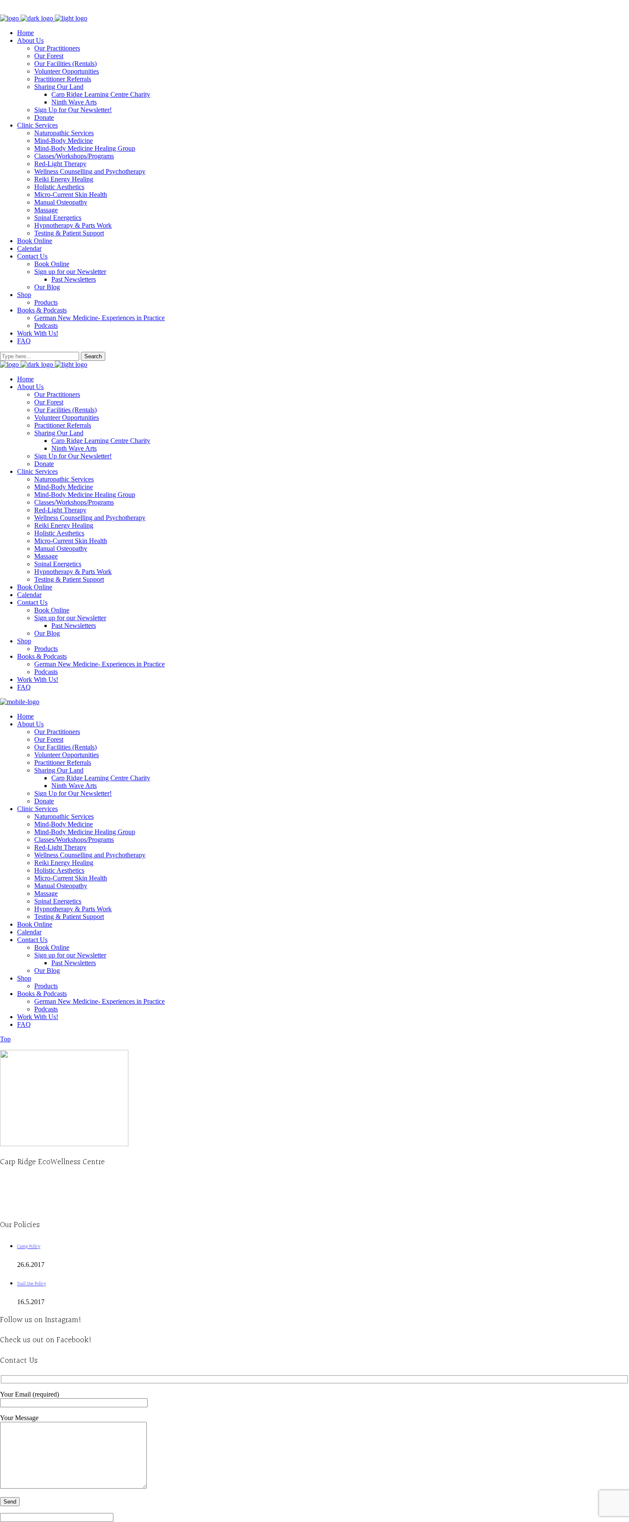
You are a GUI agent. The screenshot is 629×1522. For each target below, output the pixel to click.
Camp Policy (28, 1246)
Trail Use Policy (31, 1283)
